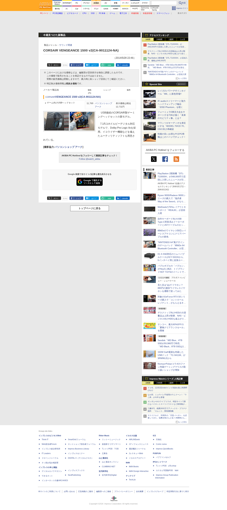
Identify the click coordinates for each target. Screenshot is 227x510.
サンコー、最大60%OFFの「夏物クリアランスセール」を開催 (172, 327)
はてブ (94, 65)
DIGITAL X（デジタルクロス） (80, 458)
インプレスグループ (155, 491)
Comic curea (161, 444)
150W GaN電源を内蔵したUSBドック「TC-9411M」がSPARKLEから (171, 355)
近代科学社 (103, 471)
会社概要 (139, 491)
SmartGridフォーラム (77, 439)
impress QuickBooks (164, 449)
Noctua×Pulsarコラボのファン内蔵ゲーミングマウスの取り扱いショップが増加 (172, 367)
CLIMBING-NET (108, 466)
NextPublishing (74, 475)
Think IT (45, 439)
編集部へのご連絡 (103, 491)
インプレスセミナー (76, 453)
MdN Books (134, 466)
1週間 (171, 39)
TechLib (132, 480)
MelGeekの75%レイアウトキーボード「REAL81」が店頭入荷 (172, 210)
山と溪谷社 (103, 458)
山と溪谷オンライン (110, 462)
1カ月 (182, 39)
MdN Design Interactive (139, 471)
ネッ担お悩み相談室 (50, 463)
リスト (65, 65)
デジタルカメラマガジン (52, 471)
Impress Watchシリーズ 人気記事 (166, 379)
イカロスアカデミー (137, 458)
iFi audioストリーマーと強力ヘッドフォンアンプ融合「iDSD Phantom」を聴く (171, 104)
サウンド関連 (65, 45)
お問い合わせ (69, 491)
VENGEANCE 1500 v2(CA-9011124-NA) (78, 97)
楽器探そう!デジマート (111, 444)
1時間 (147, 39)
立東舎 (104, 453)
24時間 (159, 39)
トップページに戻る (89, 208)
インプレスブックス (76, 470)
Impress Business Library (78, 449)
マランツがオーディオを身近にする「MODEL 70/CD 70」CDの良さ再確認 (172, 126)
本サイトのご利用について (49, 491)
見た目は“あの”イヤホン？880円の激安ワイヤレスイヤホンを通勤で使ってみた (171, 288)
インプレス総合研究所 (51, 449)
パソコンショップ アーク (68, 147)
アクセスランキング (159, 35)
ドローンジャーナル (50, 458)
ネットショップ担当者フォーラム (82, 444)
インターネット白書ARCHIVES (55, 480)
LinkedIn (125, 65)
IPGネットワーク (160, 462)
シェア (78, 65)
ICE (154, 436)
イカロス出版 (131, 436)
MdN (128, 463)
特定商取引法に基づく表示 (178, 491)
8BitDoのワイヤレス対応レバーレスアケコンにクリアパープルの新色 (172, 233)
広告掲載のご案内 (85, 491)
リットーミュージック (111, 439)
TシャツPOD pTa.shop (166, 466)
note (109, 65)
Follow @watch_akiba (89, 159)
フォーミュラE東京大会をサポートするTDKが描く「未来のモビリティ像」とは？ (172, 115)
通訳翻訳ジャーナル (137, 449)
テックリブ (130, 476)
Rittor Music (104, 436)
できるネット (47, 476)
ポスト (56, 65)
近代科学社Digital (109, 475)
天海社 (159, 439)
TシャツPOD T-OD (110, 449)
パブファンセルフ (163, 457)
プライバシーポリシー (123, 491)
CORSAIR (50, 97)
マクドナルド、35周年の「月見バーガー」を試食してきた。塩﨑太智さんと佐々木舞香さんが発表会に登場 (167, 418)
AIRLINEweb (134, 439)
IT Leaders (46, 453)
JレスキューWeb (136, 453)
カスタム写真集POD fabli (167, 470)
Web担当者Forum (49, 444)
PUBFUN (157, 453)
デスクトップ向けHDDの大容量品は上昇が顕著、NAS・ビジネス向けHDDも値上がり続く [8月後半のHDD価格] (167, 54)
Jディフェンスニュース (138, 444)
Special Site (155, 84)
